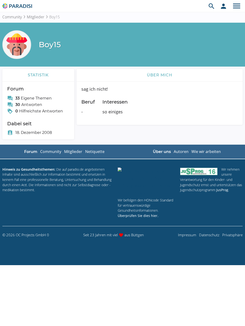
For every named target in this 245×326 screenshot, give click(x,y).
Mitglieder (35, 17)
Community (12, 17)
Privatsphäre (232, 234)
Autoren (181, 151)
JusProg (222, 190)
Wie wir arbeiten (206, 151)
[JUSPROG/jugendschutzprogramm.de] (198, 171)
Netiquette (95, 151)
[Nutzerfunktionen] (223, 6)
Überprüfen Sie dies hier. (138, 215)
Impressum (187, 234)
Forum (30, 151)
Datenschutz (209, 234)
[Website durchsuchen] (211, 6)
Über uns (162, 151)
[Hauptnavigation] (237, 6)
